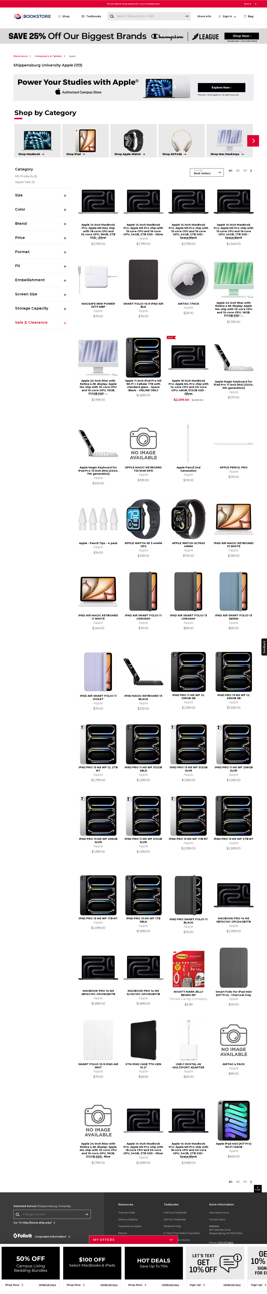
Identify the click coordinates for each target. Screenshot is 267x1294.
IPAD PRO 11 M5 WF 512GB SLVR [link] (143, 840)
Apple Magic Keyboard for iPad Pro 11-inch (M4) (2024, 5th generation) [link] (233, 385)
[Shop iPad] (85, 140)
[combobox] (52, 1214)
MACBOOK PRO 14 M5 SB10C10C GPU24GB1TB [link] (233, 920)
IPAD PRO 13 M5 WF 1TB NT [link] (188, 839)
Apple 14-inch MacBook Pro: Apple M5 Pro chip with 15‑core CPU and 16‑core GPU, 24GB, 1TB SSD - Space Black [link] (233, 229)
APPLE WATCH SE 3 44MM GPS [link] (143, 545)
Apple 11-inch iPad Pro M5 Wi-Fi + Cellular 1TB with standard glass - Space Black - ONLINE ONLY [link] (143, 385)
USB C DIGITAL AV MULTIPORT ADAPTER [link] (188, 1066)
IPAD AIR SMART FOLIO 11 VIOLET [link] (98, 697)
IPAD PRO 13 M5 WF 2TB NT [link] (233, 839)
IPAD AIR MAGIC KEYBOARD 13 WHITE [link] (234, 545)
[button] (133, 3)
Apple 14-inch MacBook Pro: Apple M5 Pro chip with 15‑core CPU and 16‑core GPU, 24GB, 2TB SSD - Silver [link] (143, 229)
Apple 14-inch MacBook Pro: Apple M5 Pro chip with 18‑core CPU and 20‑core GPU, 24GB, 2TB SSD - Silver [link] (143, 1148)
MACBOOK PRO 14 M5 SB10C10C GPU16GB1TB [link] (98, 992)
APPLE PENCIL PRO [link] (234, 467)
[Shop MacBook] (37, 140)
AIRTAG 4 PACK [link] (234, 1064)
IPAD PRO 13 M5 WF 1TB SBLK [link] (143, 920)
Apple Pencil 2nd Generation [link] (188, 469)
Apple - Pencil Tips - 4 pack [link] (98, 543)
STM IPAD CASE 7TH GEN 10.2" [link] (143, 1066)
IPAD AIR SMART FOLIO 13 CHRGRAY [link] (188, 617)
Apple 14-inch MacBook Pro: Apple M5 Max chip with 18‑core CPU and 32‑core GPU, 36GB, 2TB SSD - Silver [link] (98, 229)
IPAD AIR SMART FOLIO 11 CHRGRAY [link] (143, 617)
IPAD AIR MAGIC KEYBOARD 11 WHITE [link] (98, 617)
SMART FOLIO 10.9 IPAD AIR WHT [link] (98, 1066)
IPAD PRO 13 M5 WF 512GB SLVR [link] (188, 769)
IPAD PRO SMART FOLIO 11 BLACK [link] (188, 921)
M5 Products (26, 176)
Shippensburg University (42, 1206)
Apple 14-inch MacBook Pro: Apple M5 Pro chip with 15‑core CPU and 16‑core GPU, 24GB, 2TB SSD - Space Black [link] (188, 229)
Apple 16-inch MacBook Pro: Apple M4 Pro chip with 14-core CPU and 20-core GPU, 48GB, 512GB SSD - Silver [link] (189, 385)
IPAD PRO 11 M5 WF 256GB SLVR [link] (234, 769)
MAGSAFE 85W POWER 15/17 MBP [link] (98, 305)
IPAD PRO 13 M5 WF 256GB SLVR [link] (98, 840)
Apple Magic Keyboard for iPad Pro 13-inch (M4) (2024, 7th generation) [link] (98, 470)
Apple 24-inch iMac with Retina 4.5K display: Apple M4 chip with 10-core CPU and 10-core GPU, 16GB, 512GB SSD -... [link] (233, 307)
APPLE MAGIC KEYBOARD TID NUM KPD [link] (143, 469)
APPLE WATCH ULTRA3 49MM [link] (188, 545)
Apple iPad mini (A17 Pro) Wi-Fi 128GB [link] (233, 1145)
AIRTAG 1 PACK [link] (188, 303)
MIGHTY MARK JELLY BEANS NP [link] (188, 993)
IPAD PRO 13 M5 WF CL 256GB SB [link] (233, 697)
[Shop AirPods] (181, 140)
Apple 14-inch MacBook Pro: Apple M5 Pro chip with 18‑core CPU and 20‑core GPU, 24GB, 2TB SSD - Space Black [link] (188, 1148)
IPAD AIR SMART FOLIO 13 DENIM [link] (233, 617)
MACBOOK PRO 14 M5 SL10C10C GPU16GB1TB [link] (143, 992)
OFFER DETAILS (47, 1285)
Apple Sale (25, 182)
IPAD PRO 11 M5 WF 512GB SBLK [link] (143, 769)
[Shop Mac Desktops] (230, 140)
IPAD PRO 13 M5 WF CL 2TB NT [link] (98, 769)
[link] (248, 16)
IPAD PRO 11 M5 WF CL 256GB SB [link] (188, 697)
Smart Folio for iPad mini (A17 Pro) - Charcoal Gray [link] (234, 993)
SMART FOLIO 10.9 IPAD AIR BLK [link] (143, 305)
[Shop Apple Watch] (133, 140)
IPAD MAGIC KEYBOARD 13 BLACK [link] (143, 697)
